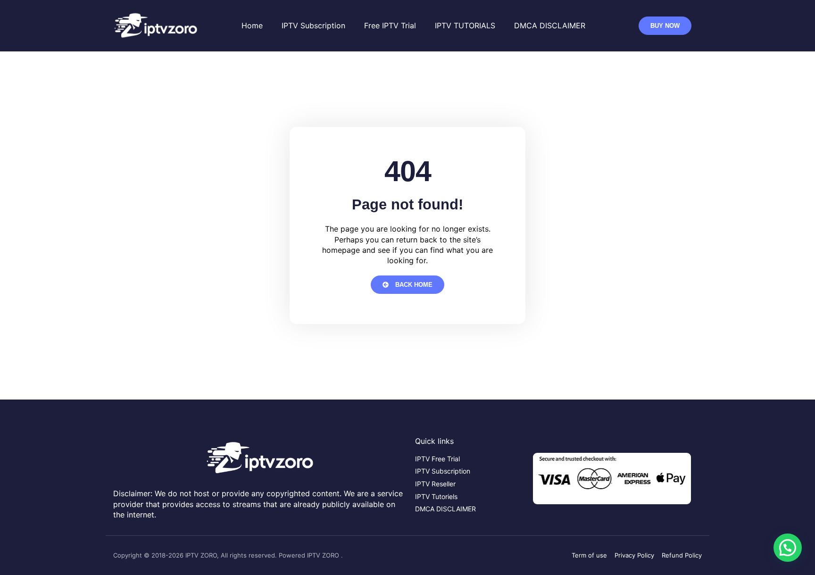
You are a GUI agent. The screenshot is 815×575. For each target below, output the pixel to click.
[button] (787, 547)
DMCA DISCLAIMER (549, 25)
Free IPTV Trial (390, 25)
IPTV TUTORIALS (465, 25)
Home (252, 25)
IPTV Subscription (313, 25)
